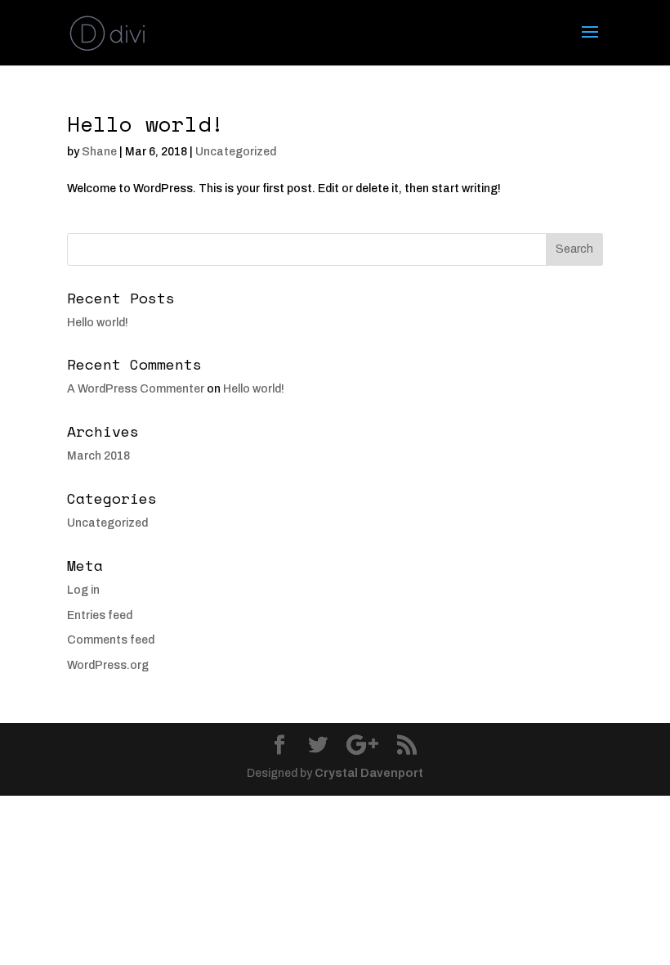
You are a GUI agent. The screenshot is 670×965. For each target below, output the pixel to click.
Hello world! (145, 123)
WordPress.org (108, 665)
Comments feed (110, 640)
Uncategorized (235, 152)
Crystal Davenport (369, 773)
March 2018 (98, 456)
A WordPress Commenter (135, 389)
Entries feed (99, 615)
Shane (99, 152)
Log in (83, 590)
